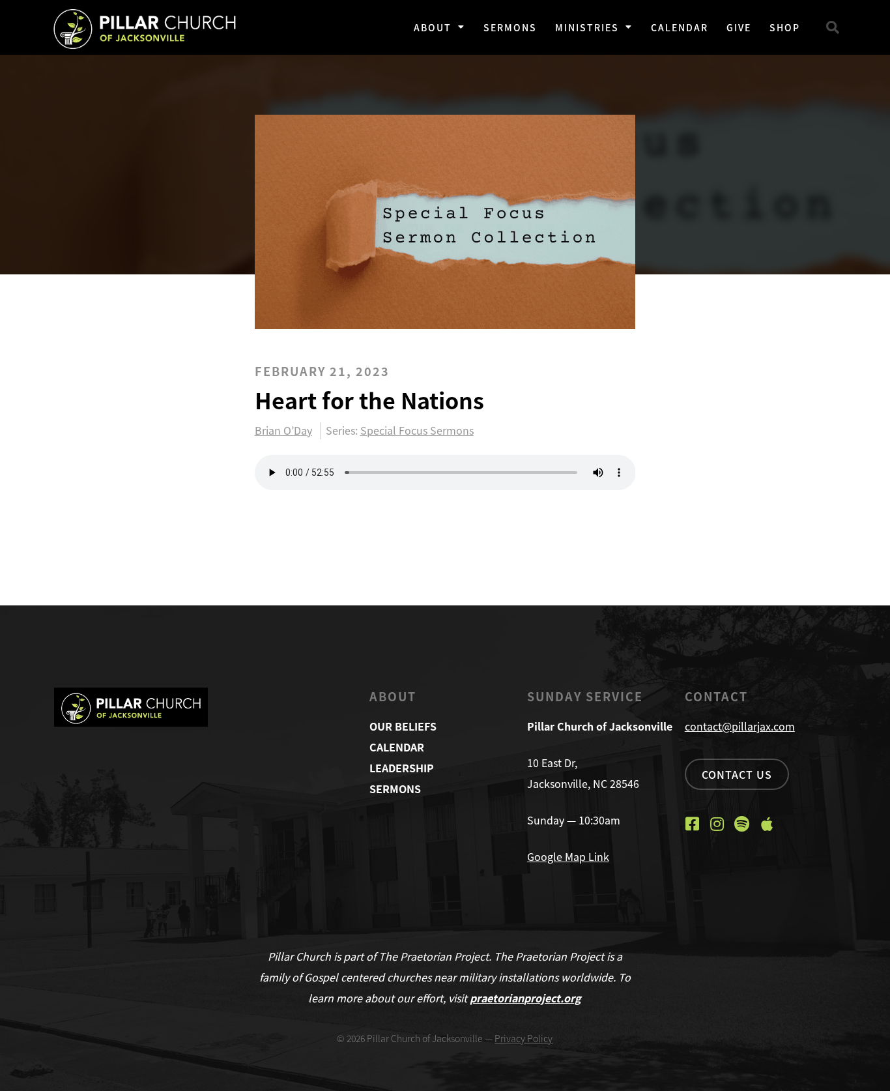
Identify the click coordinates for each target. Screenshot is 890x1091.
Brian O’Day (283, 431)
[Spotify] (742, 824)
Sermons (510, 27)
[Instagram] (717, 824)
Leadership (401, 767)
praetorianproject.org (525, 998)
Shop (784, 27)
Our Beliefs (403, 726)
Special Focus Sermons (417, 430)
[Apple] (767, 824)
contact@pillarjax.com (740, 726)
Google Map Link (568, 856)
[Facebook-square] (692, 824)
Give (738, 27)
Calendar (679, 27)
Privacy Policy (524, 1038)
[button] (833, 27)
